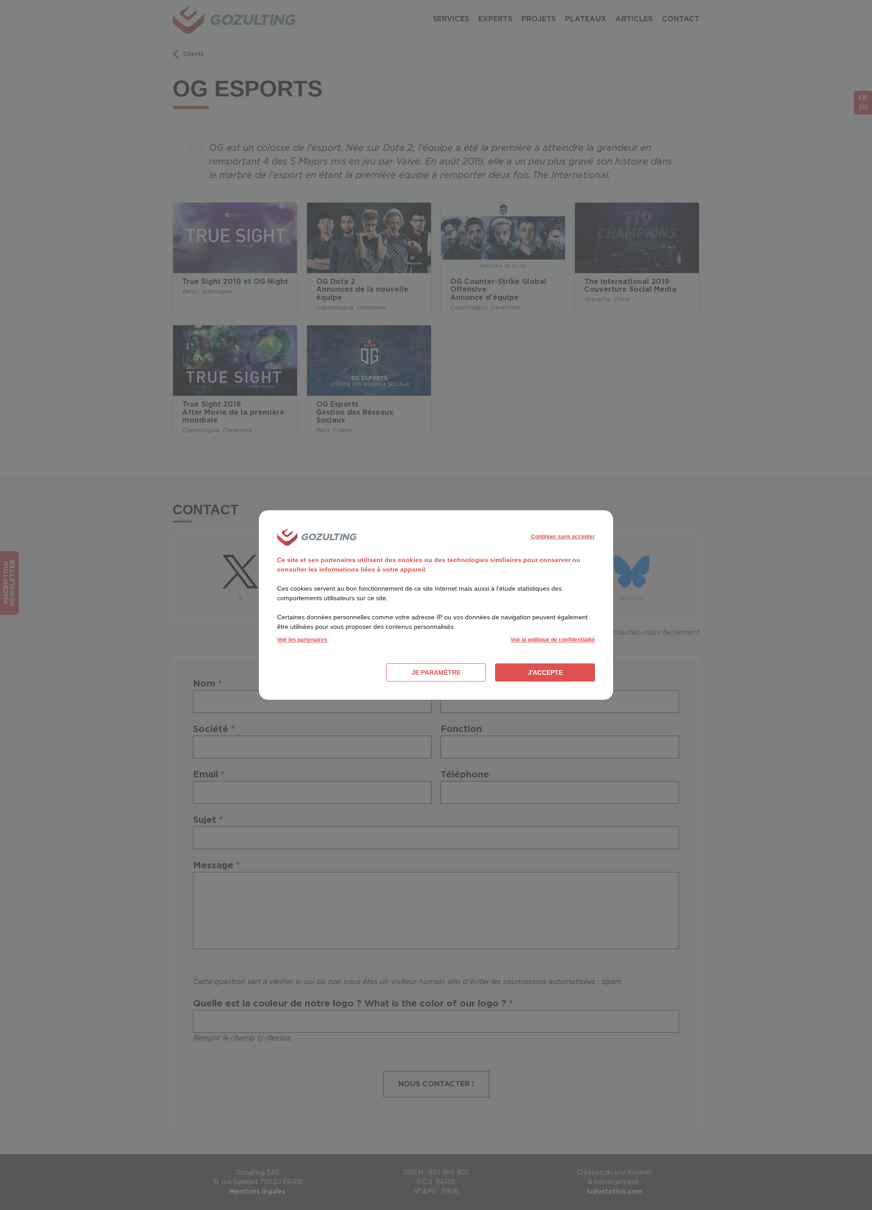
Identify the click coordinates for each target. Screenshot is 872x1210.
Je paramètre (436, 672)
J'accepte (545, 672)
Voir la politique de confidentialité (552, 640)
